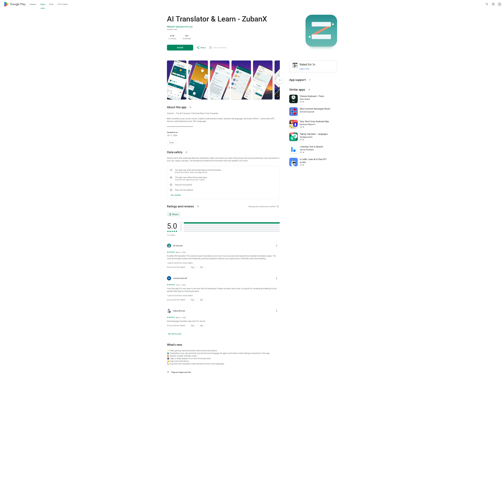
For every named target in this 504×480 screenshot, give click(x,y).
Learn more (304, 69)
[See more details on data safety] (176, 195)
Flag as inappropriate (179, 372)
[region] (219, 37)
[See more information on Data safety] (186, 152)
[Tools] (171, 143)
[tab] (32, 4)
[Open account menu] (499, 4)
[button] (176, 79)
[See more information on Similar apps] (309, 89)
